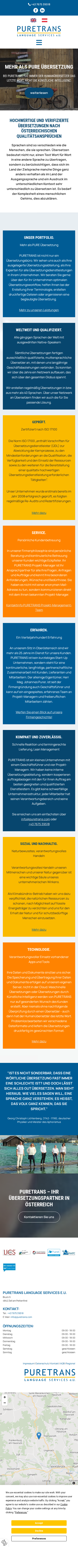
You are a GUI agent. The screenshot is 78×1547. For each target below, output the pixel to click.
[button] (39, 42)
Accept (39, 1523)
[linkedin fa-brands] (42, 10)
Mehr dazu (39, 1041)
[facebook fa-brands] (35, 10)
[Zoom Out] (5, 1403)
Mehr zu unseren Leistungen (39, 310)
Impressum (28, 1363)
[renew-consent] (4, 1542)
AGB (62, 1363)
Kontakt (55, 1363)
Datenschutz (42, 1363)
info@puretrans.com (35, 819)
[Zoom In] (5, 1397)
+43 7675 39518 (40, 4)
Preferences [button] (21, 1512)
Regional (70, 1363)
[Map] (39, 1439)
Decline (39, 1531)
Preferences (39, 1538)
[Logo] (39, 31)
